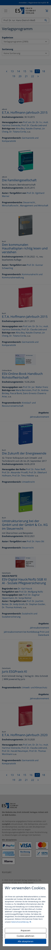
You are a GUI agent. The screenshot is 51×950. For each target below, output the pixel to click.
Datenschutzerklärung (20, 922)
